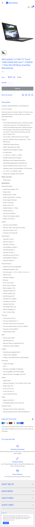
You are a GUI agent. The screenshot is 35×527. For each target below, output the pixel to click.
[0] (32, 7)
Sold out (17, 88)
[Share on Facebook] (23, 95)
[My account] (29, 7)
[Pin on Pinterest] (26, 95)
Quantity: (4, 82)
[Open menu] (2, 2)
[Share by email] (32, 95)
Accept (6, 523)
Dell (3, 71)
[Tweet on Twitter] (29, 95)
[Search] (23, 6)
